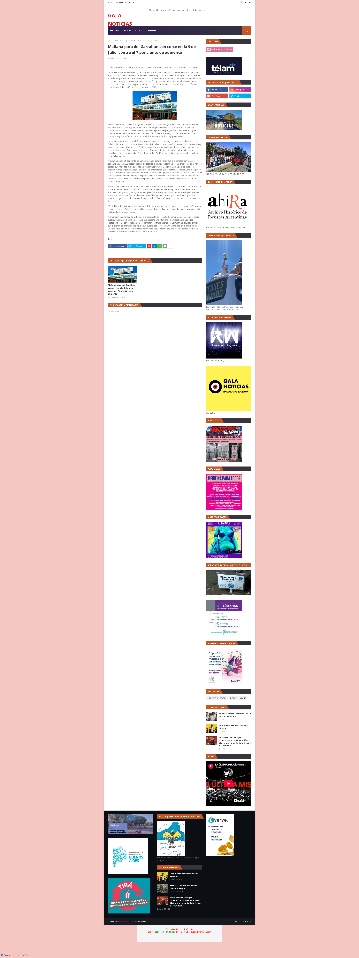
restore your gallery (165, 931)
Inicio (110, 40)
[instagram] (241, 2)
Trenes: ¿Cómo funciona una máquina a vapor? (183, 887)
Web (110, 2)
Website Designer (124, 921)
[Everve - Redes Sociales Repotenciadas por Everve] (220, 855)
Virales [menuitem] (127, 30)
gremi (116, 40)
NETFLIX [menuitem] (138, 30)
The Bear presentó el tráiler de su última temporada (235, 715)
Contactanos (246, 921)
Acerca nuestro (120, 2)
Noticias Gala (115, 58)
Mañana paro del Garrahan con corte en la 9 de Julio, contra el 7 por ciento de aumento (121, 289)
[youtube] (217, 96)
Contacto (133, 2)
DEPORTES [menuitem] (151, 30)
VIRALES (243, 698)
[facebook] (237, 2)
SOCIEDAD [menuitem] (114, 30)
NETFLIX (233, 698)
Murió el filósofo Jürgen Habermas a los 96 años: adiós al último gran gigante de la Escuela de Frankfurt (235, 741)
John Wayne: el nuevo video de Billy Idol (233, 727)
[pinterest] (250, 2)
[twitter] (245, 2)
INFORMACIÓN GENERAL (217, 698)
